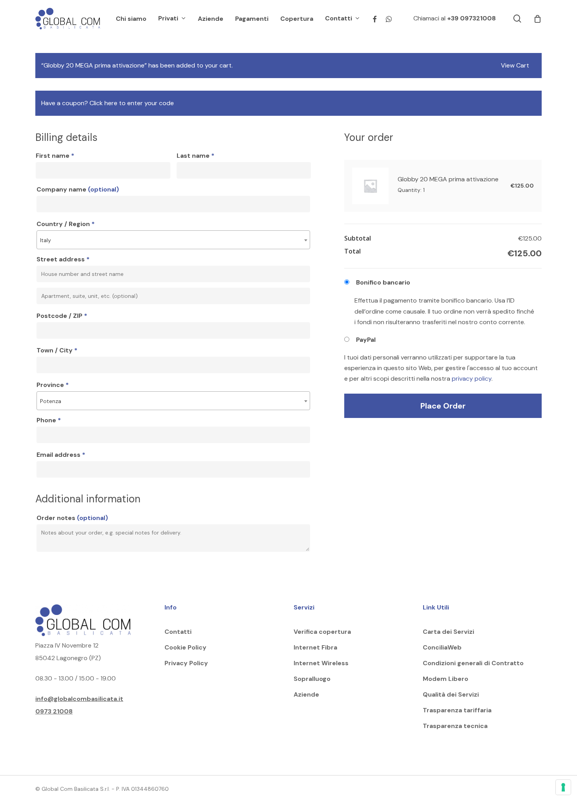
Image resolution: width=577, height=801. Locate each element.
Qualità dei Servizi (451, 694)
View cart (515, 65)
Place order (443, 406)
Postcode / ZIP (62, 316)
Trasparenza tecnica (455, 726)
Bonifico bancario (383, 282)
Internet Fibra (315, 647)
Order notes (72, 518)
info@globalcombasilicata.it (79, 699)
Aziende (306, 694)
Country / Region (66, 224)
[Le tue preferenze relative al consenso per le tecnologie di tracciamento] (563, 787)
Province (53, 385)
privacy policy (471, 378)
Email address (61, 455)
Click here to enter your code (131, 103)
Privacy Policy (186, 663)
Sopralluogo (312, 679)
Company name (78, 189)
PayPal (366, 340)
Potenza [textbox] (50, 401)
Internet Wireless (321, 663)
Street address (63, 259)
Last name (195, 155)
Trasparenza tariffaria (457, 710)
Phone (49, 420)
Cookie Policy (185, 647)
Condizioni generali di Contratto (473, 663)
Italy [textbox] (45, 240)
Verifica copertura (322, 632)
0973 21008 (54, 711)
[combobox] (173, 239)
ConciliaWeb (442, 647)
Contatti (178, 632)
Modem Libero (445, 679)
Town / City (57, 350)
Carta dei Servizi (448, 632)
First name (55, 155)
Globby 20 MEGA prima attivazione (449, 179)
